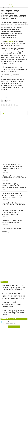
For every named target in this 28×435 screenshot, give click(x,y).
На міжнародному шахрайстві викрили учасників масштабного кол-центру (13, 230)
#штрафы (6, 97)
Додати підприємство (14, 326)
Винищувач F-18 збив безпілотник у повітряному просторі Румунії (13, 221)
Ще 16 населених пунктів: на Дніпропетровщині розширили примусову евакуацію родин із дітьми (12, 167)
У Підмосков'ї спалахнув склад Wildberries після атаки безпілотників (14, 177)
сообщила (9, 41)
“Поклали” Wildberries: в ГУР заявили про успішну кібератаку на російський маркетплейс (14, 212)
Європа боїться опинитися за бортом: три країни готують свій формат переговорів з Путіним (12, 195)
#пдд (2, 97)
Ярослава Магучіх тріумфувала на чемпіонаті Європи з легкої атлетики (14, 204)
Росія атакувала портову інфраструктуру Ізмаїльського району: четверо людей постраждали (14, 185)
